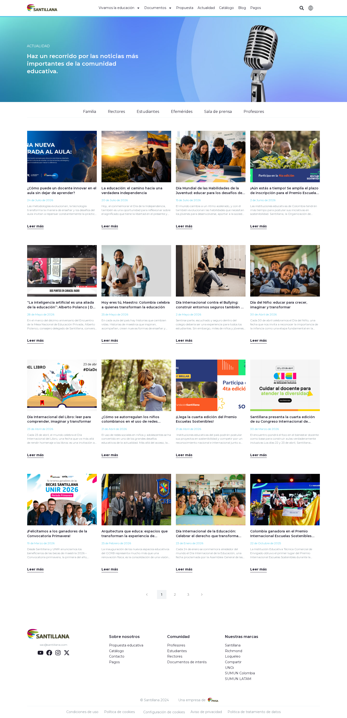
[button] (301, 8)
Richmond (233, 651)
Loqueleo (233, 656)
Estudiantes (148, 111)
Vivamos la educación (116, 8)
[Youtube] (40, 653)
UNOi (229, 668)
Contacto (116, 656)
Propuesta (184, 8)
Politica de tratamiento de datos (254, 712)
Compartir (233, 662)
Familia (89, 111)
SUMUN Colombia (240, 673)
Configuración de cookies (164, 712)
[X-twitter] (67, 653)
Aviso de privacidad (206, 712)
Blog (242, 8)
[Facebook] (49, 653)
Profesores (254, 111)
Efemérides (181, 111)
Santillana (233, 645)
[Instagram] (58, 653)
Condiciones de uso (82, 712)
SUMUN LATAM (238, 679)
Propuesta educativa (126, 645)
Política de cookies (119, 712)
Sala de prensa (218, 111)
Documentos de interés (187, 662)
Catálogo (226, 8)
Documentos (155, 8)
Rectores (116, 111)
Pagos (255, 8)
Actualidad (206, 8)
